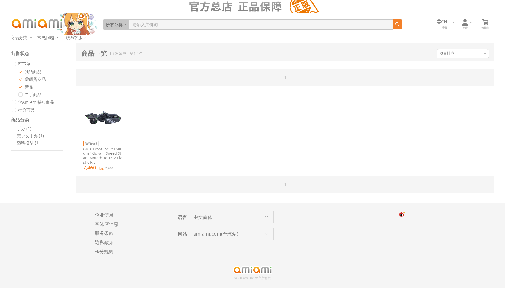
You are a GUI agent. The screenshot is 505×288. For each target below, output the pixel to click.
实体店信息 (106, 224)
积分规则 (104, 251)
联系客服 (74, 37)
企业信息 (104, 215)
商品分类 (19, 37)
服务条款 (104, 233)
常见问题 (45, 37)
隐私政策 (104, 242)
